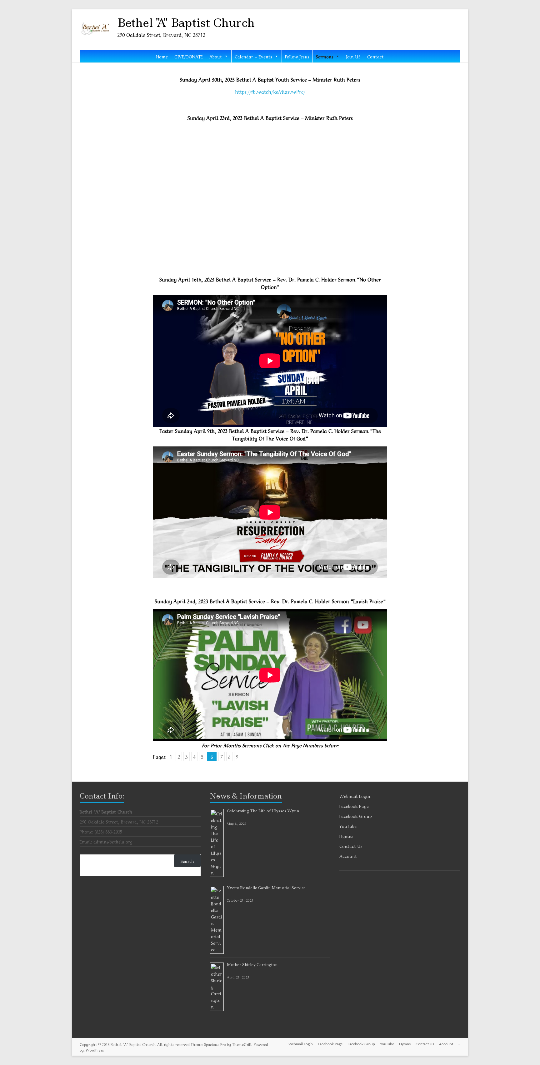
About (215, 56)
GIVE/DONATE (188, 56)
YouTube (348, 826)
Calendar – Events (253, 56)
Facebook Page (354, 806)
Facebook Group (355, 816)
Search (187, 861)
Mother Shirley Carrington (252, 964)
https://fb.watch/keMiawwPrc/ (270, 91)
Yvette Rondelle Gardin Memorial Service (266, 887)
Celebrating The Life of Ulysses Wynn (263, 811)
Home (162, 56)
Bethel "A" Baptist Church (186, 23)
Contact (375, 56)
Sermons (324, 56)
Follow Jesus (297, 56)
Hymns (346, 836)
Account (348, 856)
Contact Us (350, 846)
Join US (353, 56)
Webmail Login (354, 796)
